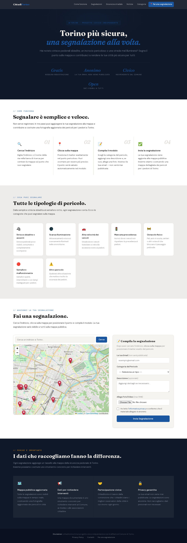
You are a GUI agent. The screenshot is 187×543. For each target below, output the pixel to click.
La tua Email (132, 355)
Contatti (90, 537)
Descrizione (127, 378)
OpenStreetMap (92, 413)
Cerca (101, 339)
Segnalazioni (96, 4)
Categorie (141, 4)
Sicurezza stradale (114, 4)
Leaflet (80, 413)
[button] (26, 387)
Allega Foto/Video (130, 397)
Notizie (130, 4)
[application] (61, 379)
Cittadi (21, 4)
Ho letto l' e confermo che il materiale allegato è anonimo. (141, 410)
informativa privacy (137, 408)
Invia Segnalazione (143, 418)
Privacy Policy (78, 537)
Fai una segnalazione (106, 537)
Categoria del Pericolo (127, 366)
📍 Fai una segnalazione (161, 4)
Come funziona (80, 4)
